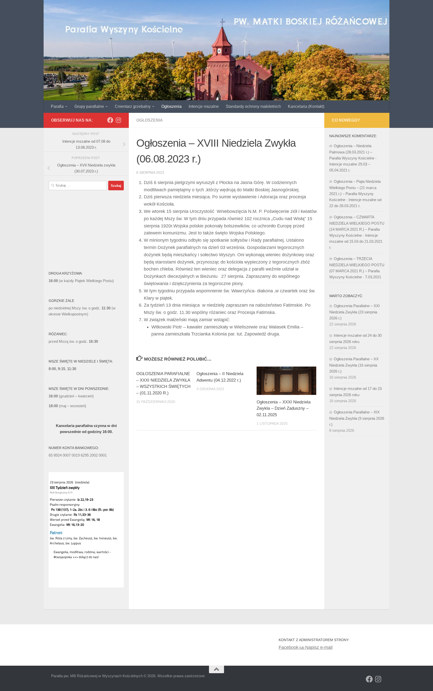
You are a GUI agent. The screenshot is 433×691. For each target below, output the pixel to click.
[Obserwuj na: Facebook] (110, 120)
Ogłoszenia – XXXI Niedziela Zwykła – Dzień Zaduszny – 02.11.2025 (283, 408)
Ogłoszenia (171, 106)
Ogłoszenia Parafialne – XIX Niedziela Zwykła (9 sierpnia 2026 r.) (356, 418)
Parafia (57, 106)
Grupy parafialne (89, 106)
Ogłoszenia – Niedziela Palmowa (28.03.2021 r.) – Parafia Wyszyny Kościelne (351, 152)
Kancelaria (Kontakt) (306, 106)
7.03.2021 (373, 277)
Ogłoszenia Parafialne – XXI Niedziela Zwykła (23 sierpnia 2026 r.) (354, 312)
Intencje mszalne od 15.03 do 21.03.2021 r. (355, 241)
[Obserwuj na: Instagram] (118, 120)
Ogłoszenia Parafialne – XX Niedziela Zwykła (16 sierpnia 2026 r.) (354, 365)
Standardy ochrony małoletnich (253, 106)
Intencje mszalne (204, 106)
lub (292, 647)
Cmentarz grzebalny (133, 106)
